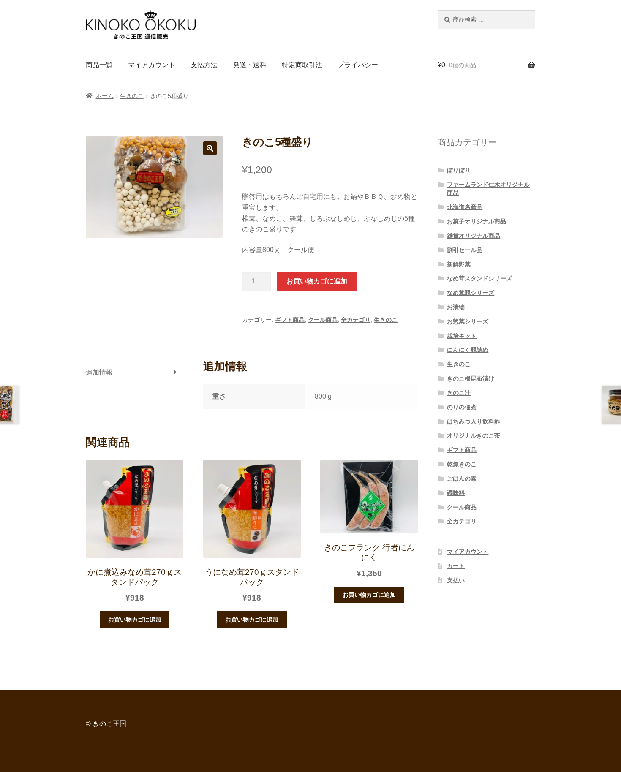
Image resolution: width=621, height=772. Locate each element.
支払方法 (204, 64)
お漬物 (456, 307)
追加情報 (99, 372)
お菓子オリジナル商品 (476, 221)
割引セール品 (467, 250)
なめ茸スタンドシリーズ (479, 278)
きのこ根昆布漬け (470, 378)
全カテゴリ (355, 319)
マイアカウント (151, 64)
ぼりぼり (459, 170)
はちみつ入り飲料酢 (473, 421)
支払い (456, 580)
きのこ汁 (459, 392)
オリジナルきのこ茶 (473, 435)
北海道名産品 (464, 207)
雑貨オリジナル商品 (473, 235)
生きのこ (132, 95)
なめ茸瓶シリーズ (470, 292)
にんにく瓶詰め (467, 349)
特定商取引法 (302, 64)
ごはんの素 (462, 478)
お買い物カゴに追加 (316, 281)
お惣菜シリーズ (467, 321)
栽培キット (462, 335)
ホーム (105, 95)
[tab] (134, 372)
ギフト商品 (290, 319)
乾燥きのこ (462, 464)
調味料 (456, 492)
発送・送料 (250, 64)
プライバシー (358, 64)
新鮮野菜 (459, 264)
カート (456, 566)
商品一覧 (99, 64)
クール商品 (323, 319)
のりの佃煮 (462, 407)
